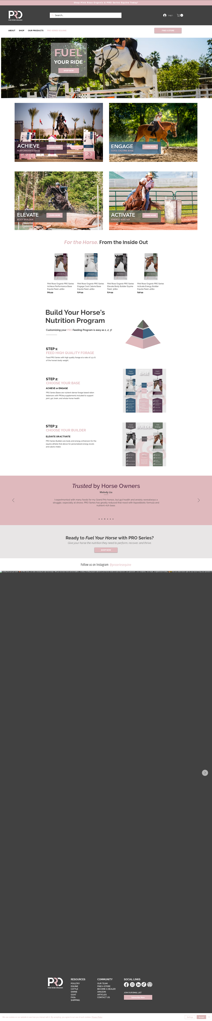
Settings (190, 1017)
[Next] (199, 500)
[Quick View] (61, 266)
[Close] (209, 1017)
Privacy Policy (97, 1017)
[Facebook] (126, 984)
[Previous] (13, 500)
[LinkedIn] (138, 984)
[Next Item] (205, 773)
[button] (180, 15)
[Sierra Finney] (107, 519)
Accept (201, 1017)
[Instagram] (132, 984)
